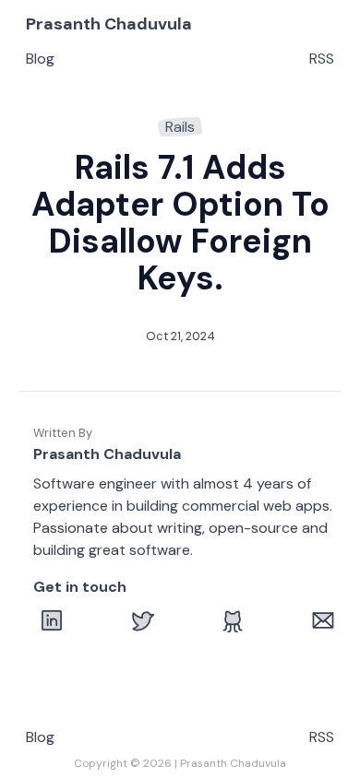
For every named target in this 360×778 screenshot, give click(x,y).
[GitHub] (232, 620)
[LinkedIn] (51, 620)
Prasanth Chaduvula (109, 24)
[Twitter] (142, 620)
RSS (321, 58)
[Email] (323, 620)
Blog (40, 58)
